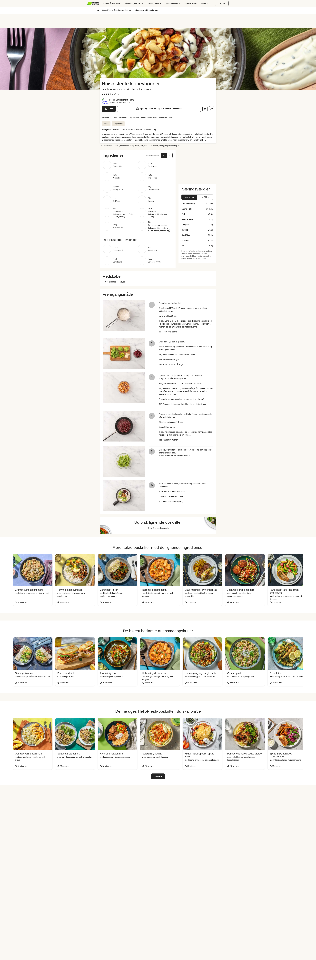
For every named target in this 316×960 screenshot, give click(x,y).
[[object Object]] (205, 108)
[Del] (211, 108)
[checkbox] (103, 94)
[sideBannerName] (197, 165)
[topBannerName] (158, 20)
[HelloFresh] (93, 3)
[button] (138, 155)
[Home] (98, 10)
